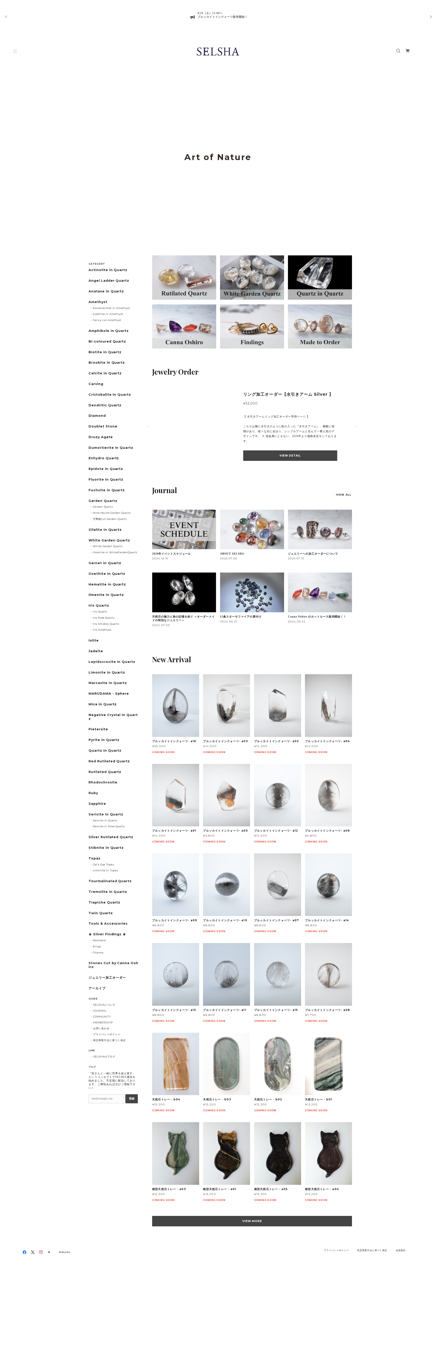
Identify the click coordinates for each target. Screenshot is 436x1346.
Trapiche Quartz (104, 902)
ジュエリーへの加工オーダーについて (313, 553)
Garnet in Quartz (105, 563)
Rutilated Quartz (105, 772)
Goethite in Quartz (107, 574)
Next (425, 166)
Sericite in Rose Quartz (109, 826)
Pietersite (98, 729)
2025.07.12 (296, 558)
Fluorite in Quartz (106, 480)
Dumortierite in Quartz (111, 448)
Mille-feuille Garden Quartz (112, 512)
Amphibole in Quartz (109, 331)
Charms (98, 952)
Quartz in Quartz (105, 751)
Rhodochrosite (103, 782)
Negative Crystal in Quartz (113, 717)
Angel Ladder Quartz (109, 281)
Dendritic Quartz (105, 405)
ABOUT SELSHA (232, 553)
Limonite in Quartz (107, 672)
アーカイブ (97, 988)
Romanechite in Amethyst (111, 308)
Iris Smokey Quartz (106, 623)
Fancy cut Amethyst (107, 320)
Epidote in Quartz (106, 469)
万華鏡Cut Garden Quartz (110, 519)
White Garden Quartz (109, 540)
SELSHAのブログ (104, 1056)
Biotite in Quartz (105, 352)
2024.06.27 (229, 621)
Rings (97, 946)
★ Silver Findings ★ (107, 934)
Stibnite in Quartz (106, 848)
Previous (10, 166)
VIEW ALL (343, 494)
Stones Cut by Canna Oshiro (113, 965)
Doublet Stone (103, 426)
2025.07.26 (228, 558)
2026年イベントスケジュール (171, 553)
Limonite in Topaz (105, 870)
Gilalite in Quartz (105, 530)
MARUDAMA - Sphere (109, 694)
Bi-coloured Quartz (107, 341)
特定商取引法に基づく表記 (109, 1040)
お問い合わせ (101, 1028)
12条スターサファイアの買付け (240, 616)
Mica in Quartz (103, 704)
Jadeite (96, 651)
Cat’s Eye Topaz (103, 864)
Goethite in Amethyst (108, 314)
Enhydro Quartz (104, 458)
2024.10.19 (160, 558)
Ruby (93, 793)
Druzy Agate (101, 437)
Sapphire (97, 804)
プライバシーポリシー (106, 1034)
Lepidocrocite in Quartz (112, 662)
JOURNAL (100, 1010)
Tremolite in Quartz (108, 892)
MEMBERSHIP (103, 1022)
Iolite (94, 640)
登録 (131, 1098)
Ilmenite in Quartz (106, 595)
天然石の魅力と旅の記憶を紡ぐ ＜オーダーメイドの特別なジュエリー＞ (183, 618)
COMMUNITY (102, 1016)
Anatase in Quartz (106, 291)
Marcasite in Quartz (108, 683)
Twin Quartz (101, 913)
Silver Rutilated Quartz (111, 837)
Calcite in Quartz (105, 373)
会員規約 (401, 1250)
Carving (96, 384)
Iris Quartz (99, 606)
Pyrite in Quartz (104, 740)
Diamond (97, 416)
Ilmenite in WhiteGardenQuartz (115, 552)
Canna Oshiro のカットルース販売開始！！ (317, 616)
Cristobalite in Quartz (110, 395)
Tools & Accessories (108, 924)
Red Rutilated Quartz (109, 761)
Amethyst (98, 302)
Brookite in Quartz (107, 363)
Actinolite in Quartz (108, 270)
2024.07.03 (161, 625)
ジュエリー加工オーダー (107, 978)
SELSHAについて (104, 1004)
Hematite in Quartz (107, 584)
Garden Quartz (103, 501)
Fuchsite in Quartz (107, 490)
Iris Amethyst (102, 629)
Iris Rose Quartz (104, 617)
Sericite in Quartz (106, 814)
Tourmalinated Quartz (110, 881)
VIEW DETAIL (290, 455)
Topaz (95, 858)
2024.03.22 (296, 621)
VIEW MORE (252, 1221)
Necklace (99, 940)
